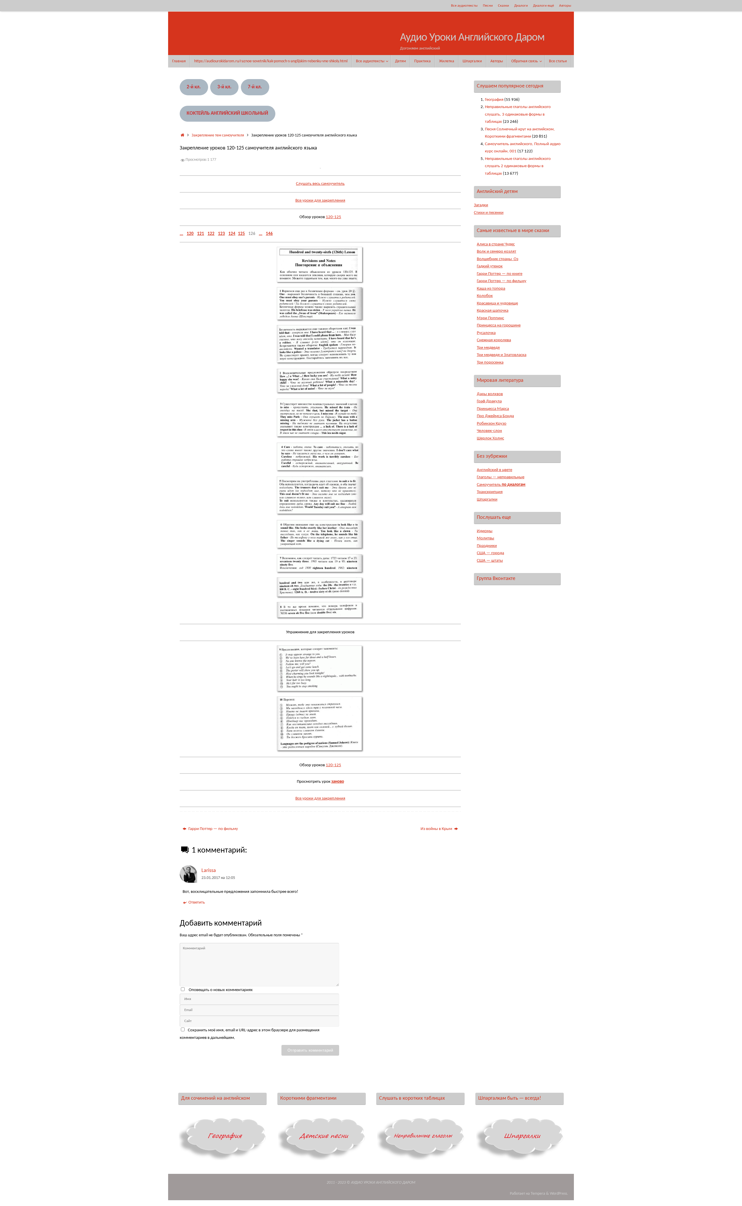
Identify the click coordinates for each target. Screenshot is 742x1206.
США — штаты (490, 561)
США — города (490, 553)
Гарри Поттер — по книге (499, 274)
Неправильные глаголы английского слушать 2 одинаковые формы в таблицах (518, 166)
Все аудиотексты (464, 6)
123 (221, 234)
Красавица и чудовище (497, 303)
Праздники (487, 546)
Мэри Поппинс (490, 318)
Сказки (503, 6)
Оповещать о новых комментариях (221, 990)
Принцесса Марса (493, 409)
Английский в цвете (494, 470)
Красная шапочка (492, 311)
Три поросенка (490, 362)
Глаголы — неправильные (500, 477)
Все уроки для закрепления (320, 200)
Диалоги (521, 6)
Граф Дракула (489, 401)
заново (337, 782)
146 (269, 234)
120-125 (333, 217)
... (181, 234)
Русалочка (486, 333)
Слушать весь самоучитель (320, 184)
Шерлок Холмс (490, 438)
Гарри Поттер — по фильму (213, 829)
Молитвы (485, 538)
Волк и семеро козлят (496, 251)
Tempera (538, 1194)
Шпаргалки (487, 499)
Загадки (481, 205)
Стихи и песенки (488, 213)
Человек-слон (489, 431)
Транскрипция (490, 492)
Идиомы (484, 531)
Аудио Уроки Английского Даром (472, 37)
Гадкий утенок (490, 266)
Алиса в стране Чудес (496, 244)
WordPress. (559, 1194)
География (494, 100)
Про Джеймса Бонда (495, 416)
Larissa (208, 870)
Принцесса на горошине (499, 325)
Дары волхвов (490, 394)
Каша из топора (491, 289)
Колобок (485, 296)
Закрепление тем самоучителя (218, 135)
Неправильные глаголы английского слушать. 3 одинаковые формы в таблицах (518, 114)
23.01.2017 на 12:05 (218, 878)
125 (241, 234)
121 (200, 234)
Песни (488, 6)
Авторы (565, 6)
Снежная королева (494, 340)
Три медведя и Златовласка (501, 355)
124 (231, 234)
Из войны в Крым (437, 829)
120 (190, 234)
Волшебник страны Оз (497, 259)
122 (211, 234)
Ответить (196, 902)
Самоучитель (501, 485)
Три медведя (488, 348)
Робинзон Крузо (491, 424)
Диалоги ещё (543, 6)
